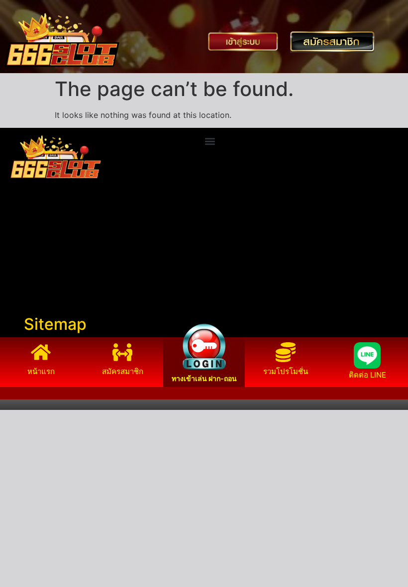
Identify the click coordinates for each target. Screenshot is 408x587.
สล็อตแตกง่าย (29, 269)
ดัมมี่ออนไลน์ (28, 257)
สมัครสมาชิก (122, 371)
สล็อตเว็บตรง (27, 281)
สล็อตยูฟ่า (22, 233)
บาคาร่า (19, 245)
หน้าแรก (41, 371)
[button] (210, 141)
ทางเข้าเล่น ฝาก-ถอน (204, 378)
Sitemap (55, 324)
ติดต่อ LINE (367, 375)
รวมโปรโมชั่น (285, 371)
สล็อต (15, 293)
